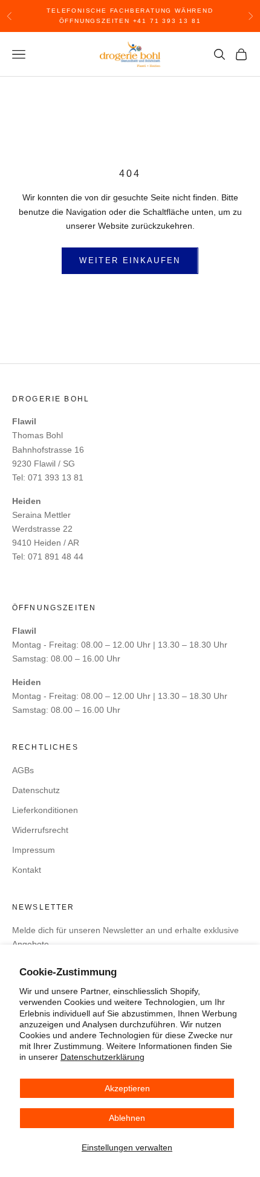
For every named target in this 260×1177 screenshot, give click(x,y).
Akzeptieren (127, 1088)
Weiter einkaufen (129, 260)
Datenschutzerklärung (102, 1057)
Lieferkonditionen (45, 810)
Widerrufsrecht (40, 830)
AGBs (23, 770)
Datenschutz (36, 790)
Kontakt (26, 870)
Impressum (33, 850)
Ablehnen (127, 1118)
